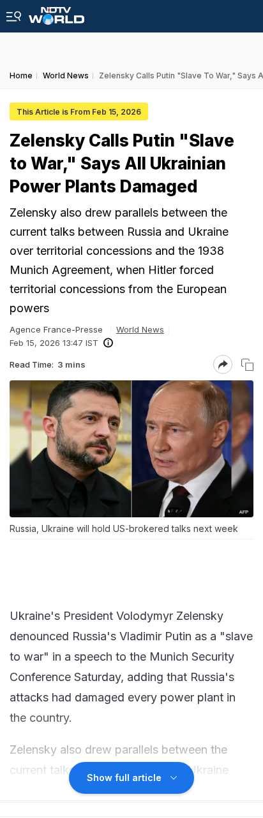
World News (140, 329)
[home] (56, 12)
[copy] (247, 365)
